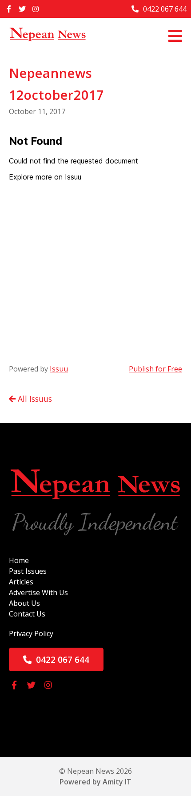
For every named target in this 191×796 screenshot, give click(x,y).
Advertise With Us (38, 592)
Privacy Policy (31, 633)
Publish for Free (155, 369)
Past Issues (28, 571)
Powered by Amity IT (95, 782)
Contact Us (27, 614)
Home (19, 560)
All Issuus (34, 398)
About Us (24, 603)
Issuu (59, 369)
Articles (21, 582)
